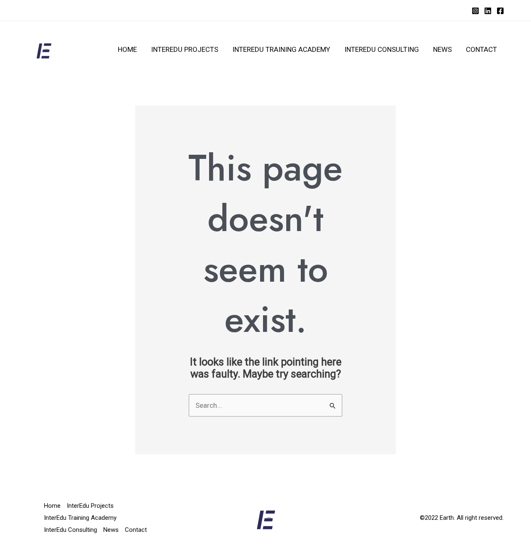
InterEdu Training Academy (281, 49)
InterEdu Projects (184, 49)
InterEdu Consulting (381, 49)
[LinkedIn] (488, 11)
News (442, 49)
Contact (481, 49)
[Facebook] (500, 11)
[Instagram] (475, 11)
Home (127, 49)
